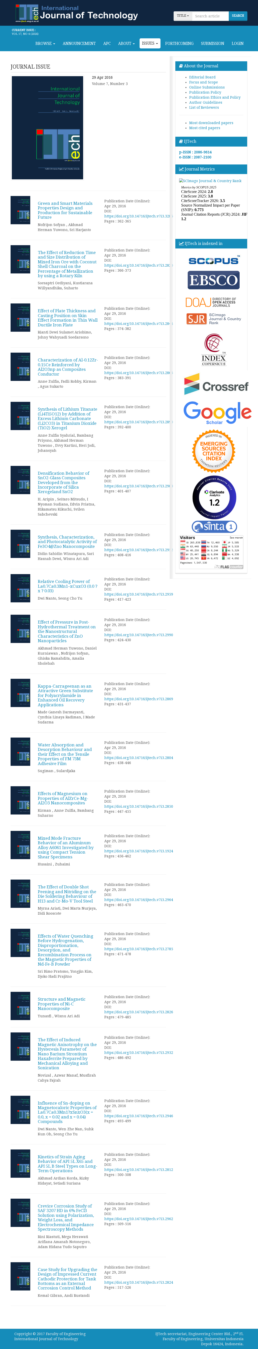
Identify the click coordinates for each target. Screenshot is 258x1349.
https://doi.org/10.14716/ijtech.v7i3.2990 (138, 635)
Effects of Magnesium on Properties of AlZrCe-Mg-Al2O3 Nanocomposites (63, 798)
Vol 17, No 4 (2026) (25, 34)
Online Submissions (207, 87)
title (182, 15)
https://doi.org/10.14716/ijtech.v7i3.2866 (138, 373)
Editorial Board (202, 77)
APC (107, 43)
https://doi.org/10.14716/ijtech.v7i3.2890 (138, 422)
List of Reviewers (204, 107)
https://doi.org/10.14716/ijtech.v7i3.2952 (138, 550)
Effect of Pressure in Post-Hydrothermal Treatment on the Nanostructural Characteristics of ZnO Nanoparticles (67, 631)
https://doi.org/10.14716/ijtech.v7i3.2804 (138, 758)
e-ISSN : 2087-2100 (195, 157)
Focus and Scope (203, 82)
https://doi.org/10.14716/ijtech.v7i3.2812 (138, 1170)
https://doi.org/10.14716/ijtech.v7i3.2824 (138, 1282)
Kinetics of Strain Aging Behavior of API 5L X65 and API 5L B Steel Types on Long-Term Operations (67, 1163)
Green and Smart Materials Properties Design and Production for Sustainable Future (65, 210)
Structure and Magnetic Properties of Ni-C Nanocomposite (61, 1004)
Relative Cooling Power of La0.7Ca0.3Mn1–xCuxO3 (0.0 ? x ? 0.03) (67, 586)
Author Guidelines (205, 102)
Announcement (79, 43)
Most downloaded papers (211, 123)
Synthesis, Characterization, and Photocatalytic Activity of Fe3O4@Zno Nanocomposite (67, 542)
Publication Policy (205, 92)
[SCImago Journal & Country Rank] (210, 180)
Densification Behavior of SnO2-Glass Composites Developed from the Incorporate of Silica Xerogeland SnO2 (63, 482)
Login (238, 43)
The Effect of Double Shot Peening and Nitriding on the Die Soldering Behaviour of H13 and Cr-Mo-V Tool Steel (67, 893)
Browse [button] (44, 43)
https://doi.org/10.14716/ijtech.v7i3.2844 (138, 324)
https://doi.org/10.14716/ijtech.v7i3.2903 (138, 486)
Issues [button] (148, 43)
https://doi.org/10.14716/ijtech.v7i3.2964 (138, 900)
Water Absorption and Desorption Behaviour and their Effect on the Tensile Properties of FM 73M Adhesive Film (65, 754)
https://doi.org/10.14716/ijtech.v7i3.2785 (138, 949)
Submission (212, 43)
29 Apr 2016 (102, 77)
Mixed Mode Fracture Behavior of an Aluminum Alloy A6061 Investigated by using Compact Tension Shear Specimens (65, 847)
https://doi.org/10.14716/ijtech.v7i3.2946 (138, 1116)
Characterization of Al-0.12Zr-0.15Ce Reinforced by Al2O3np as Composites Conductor (68, 366)
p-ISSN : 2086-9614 (195, 152)
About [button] (125, 43)
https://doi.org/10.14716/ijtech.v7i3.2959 (138, 594)
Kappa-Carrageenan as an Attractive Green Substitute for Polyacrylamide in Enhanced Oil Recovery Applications (65, 695)
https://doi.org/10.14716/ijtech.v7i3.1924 (138, 851)
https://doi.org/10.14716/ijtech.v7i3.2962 (138, 1219)
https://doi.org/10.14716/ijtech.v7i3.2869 (138, 699)
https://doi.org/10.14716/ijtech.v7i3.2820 (138, 265)
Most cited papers (204, 128)
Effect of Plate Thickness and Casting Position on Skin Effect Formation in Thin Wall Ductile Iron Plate (68, 317)
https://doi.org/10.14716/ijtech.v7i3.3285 (138, 216)
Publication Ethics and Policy (215, 97)
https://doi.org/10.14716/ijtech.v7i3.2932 (138, 1053)
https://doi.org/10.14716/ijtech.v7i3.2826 (138, 1012)
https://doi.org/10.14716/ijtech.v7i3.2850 (138, 806)
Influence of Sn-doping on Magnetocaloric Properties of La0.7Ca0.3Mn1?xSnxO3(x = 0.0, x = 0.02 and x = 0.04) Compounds (67, 1112)
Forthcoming (179, 43)
